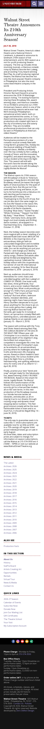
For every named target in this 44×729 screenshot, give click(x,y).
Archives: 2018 (10, 493)
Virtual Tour (9, 579)
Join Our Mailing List (13, 612)
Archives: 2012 (10, 513)
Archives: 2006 (10, 533)
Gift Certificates (11, 615)
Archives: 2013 (10, 509)
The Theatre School (13, 619)
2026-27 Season (11, 599)
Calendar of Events (12, 602)
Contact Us (9, 586)
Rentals (7, 576)
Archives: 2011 (10, 516)
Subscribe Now (10, 605)
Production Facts (11, 546)
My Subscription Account (15, 625)
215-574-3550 (25, 654)
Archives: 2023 (10, 476)
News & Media (10, 582)
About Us (8, 559)
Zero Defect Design (25, 710)
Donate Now (9, 609)
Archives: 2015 (10, 503)
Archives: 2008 (10, 526)
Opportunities (10, 572)
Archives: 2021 (10, 483)
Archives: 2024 (10, 473)
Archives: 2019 (10, 489)
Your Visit (8, 622)
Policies (28, 703)
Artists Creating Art (12, 569)
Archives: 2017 (10, 496)
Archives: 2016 (10, 499)
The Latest (9, 462)
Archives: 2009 (10, 523)
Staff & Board (10, 566)
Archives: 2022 (10, 479)
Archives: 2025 (10, 469)
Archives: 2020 (10, 486)
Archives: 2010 (10, 519)
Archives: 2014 (10, 506)
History (7, 562)
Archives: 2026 (10, 466)
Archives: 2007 (10, 529)
